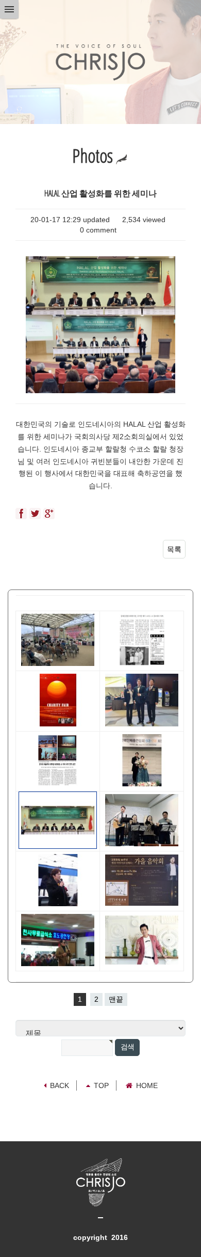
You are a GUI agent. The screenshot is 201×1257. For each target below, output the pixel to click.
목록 (174, 549)
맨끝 (116, 999)
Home (147, 1085)
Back (59, 1085)
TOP (101, 1085)
